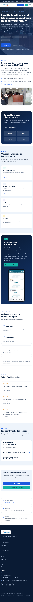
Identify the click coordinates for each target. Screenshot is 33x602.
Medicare (3, 545)
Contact (3, 566)
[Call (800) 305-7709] (26, 5)
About (2, 556)
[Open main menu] (30, 5)
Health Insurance (5, 542)
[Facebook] (2, 584)
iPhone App (4, 559)
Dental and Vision (5, 550)
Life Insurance (4, 547)
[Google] (10, 584)
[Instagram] (6, 584)
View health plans (18, 45)
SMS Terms (3, 598)
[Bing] (13, 584)
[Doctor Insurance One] (4, 5)
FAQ (2, 564)
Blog (2, 561)
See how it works (10, 264)
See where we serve (10, 127)
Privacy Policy (29, 595)
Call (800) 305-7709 (17, 487)
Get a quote (20, 4)
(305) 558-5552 (7, 575)
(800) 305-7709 (8, 84)
